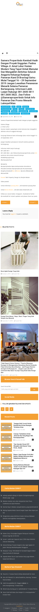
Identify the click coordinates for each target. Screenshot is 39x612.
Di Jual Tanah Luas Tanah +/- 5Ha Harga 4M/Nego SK (34, 202)
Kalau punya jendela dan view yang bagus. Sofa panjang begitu (6, 202)
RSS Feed (33, 608)
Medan (18, 171)
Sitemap (15, 610)
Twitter (21, 608)
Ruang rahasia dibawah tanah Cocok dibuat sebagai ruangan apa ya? (23, 466)
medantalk (25, 106)
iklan (13, 106)
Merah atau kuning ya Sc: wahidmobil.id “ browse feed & (20, 589)
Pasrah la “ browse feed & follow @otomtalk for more (19, 574)
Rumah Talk (19, 116)
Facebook (14, 608)
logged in (13, 214)
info (36, 153)
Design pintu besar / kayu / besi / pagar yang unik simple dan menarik (17, 317)
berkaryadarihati (6, 106)
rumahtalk (4, 113)
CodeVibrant (19, 606)
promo (15, 109)
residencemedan (23, 111)
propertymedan (5, 111)
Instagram (7, 608)
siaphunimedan (25, 113)
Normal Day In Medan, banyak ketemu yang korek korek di (20, 507)
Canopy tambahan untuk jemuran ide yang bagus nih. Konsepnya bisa (23, 435)
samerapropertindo (14, 113)
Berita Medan (9, 190)
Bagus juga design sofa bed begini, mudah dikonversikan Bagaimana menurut (23, 456)
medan (18, 106)
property (21, 109)
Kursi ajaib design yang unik (10, 271)
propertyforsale (30, 109)
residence (14, 111)
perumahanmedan (6, 109)
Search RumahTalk (6, 386)
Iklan (13, 171)
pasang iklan (15, 185)
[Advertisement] (19, 30)
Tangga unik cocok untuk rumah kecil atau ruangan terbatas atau (23, 425)
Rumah (3, 177)
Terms (20, 610)
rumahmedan (33, 111)
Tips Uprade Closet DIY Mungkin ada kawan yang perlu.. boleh (22, 446)
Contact (26, 610)
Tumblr (27, 608)
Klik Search (34, 390)
